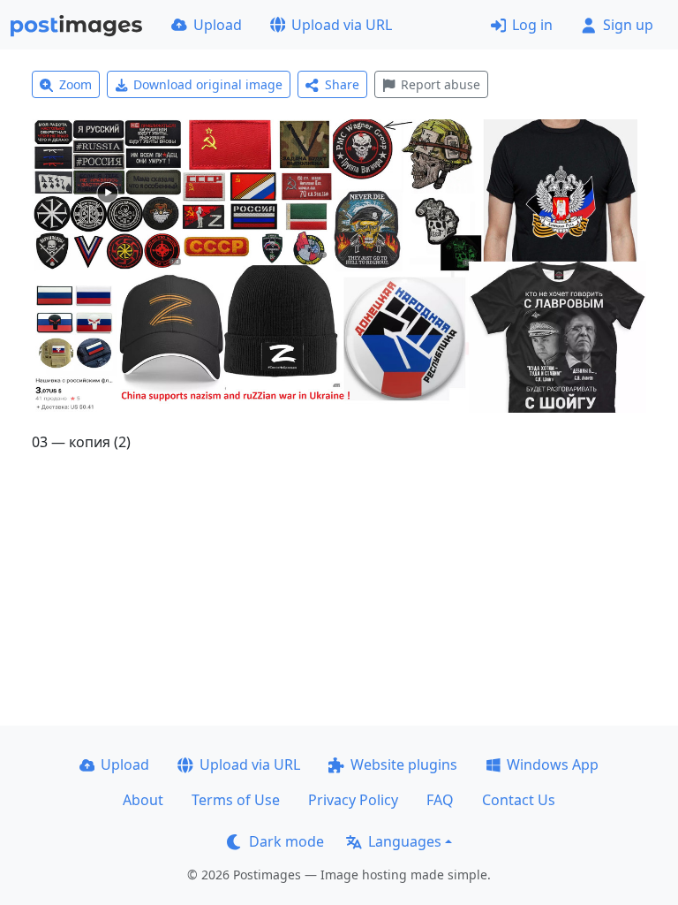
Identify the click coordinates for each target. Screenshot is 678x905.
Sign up (628, 24)
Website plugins (403, 764)
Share (342, 84)
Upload (217, 24)
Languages (404, 841)
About (143, 800)
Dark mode (286, 841)
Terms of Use (236, 800)
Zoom (75, 84)
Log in (532, 24)
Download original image (207, 84)
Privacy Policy (353, 800)
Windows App (553, 764)
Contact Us (518, 800)
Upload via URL (341, 24)
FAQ (440, 800)
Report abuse (440, 84)
